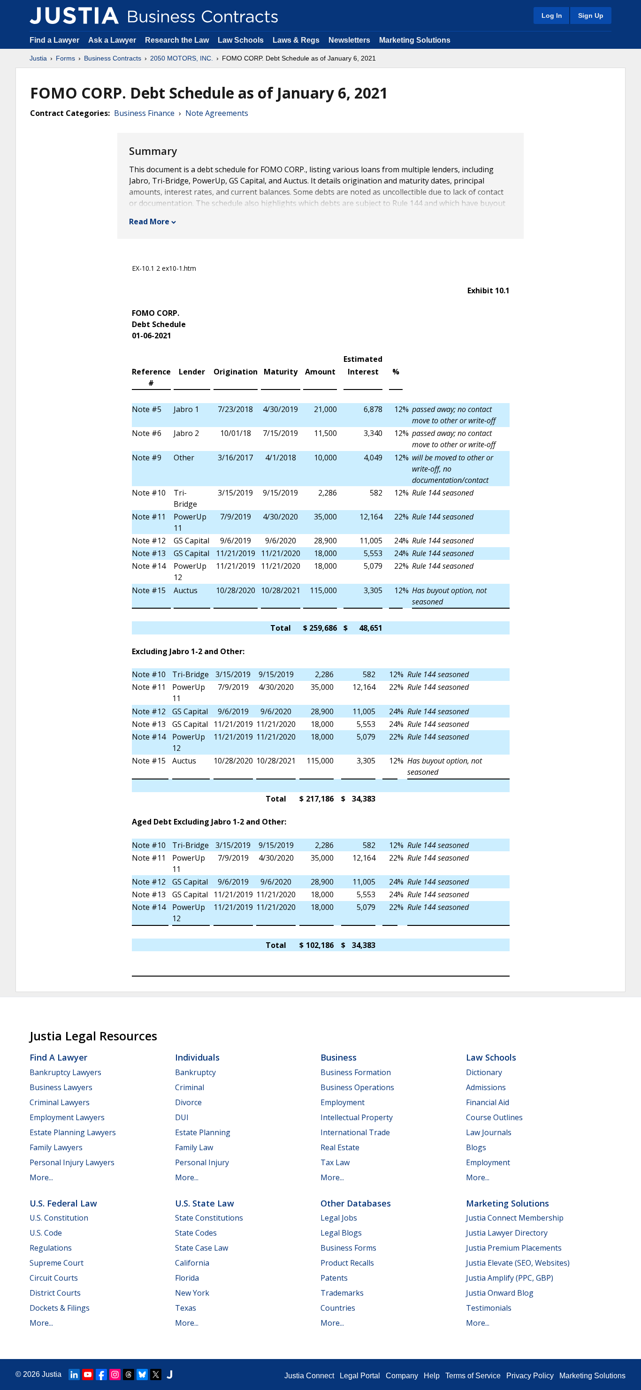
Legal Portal (360, 1376)
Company (402, 1376)
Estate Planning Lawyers (73, 1132)
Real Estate (339, 1147)
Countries (337, 1308)
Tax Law (335, 1162)
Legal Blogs (341, 1233)
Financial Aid (487, 1102)
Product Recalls (347, 1263)
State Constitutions (209, 1218)
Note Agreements (216, 113)
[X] (155, 1374)
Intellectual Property (356, 1117)
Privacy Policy (530, 1376)
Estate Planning (202, 1132)
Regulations (51, 1248)
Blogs (476, 1147)
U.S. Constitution (59, 1218)
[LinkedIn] (74, 1374)
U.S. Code (46, 1233)
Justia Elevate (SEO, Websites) (518, 1263)
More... (41, 1177)
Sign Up (590, 15)
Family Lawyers (56, 1147)
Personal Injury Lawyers (72, 1162)
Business (338, 1057)
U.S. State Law (204, 1203)
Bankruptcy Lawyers (65, 1072)
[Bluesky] (142, 1374)
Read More (149, 221)
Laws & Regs (296, 40)
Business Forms (348, 1248)
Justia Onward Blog (500, 1293)
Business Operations (357, 1087)
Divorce (188, 1102)
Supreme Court (57, 1263)
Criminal (189, 1087)
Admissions (486, 1087)
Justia (38, 58)
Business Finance (144, 113)
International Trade (355, 1132)
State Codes (196, 1233)
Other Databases (355, 1203)
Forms (65, 58)
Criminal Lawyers (60, 1102)
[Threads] (128, 1374)
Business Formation (355, 1072)
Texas (185, 1308)
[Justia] (74, 15)
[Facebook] (101, 1374)
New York (192, 1293)
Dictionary (484, 1072)
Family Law (194, 1147)
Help (432, 1376)
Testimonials (488, 1308)
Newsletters (349, 40)
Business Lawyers (61, 1087)
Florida (187, 1278)
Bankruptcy (195, 1072)
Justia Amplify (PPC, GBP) (509, 1278)
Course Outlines (494, 1117)
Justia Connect (309, 1376)
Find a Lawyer (54, 40)
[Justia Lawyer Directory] (169, 1374)
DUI (182, 1117)
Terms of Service (473, 1376)
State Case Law (201, 1248)
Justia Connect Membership (515, 1218)
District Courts (55, 1293)
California (192, 1263)
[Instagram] (115, 1374)
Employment (342, 1102)
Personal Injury (202, 1162)
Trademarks (342, 1293)
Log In (552, 15)
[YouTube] (87, 1374)
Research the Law (177, 40)
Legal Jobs (338, 1218)
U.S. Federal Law (63, 1203)
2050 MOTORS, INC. (181, 58)
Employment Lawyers (67, 1117)
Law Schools (241, 40)
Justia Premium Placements (514, 1248)
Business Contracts (112, 58)
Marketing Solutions (414, 40)
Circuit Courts (54, 1278)
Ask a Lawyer (113, 40)
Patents (334, 1278)
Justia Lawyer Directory (507, 1233)
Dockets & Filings (60, 1308)
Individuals (197, 1057)
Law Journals (488, 1132)
